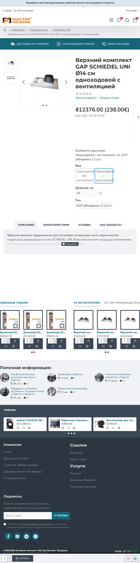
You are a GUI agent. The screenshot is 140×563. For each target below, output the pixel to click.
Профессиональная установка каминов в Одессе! (23, 377)
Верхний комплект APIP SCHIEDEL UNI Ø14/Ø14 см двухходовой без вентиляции (119, 332)
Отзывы (84, 224)
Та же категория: (87, 302)
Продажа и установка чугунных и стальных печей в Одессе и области (27, 391)
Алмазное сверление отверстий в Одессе (118, 376)
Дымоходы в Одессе (70, 374)
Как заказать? (111, 224)
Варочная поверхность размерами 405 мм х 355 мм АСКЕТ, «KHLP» (75, 420)
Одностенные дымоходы (72, 388)
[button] (23, 82)
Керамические (39, 30)
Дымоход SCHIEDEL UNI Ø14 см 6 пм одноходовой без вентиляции (22, 332)
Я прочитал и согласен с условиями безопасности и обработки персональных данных (38, 526)
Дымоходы (18, 30)
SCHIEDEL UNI (61, 30)
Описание (26, 224)
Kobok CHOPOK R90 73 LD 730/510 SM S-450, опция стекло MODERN (31, 420)
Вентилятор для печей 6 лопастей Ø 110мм (120, 420)
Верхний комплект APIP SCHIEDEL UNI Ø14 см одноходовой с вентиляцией (96, 332)
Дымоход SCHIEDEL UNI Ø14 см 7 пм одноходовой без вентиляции (45, 332)
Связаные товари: (14, 302)
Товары (10, 410)
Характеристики (56, 224)
